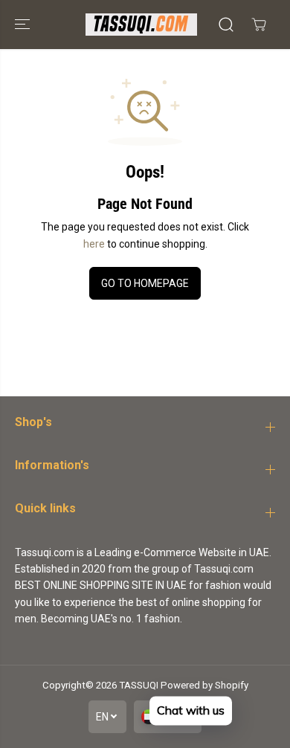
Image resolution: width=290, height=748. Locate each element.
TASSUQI (138, 685)
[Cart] (258, 24)
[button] (24, 24)
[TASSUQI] (141, 24)
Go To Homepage (145, 283)
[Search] (226, 24)
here (94, 244)
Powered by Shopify (204, 685)
